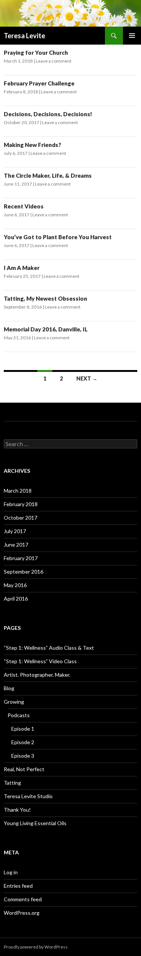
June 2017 (16, 544)
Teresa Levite (24, 35)
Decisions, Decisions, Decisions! (48, 114)
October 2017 (20, 517)
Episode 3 (22, 755)
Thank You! (17, 809)
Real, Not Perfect (24, 769)
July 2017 (15, 531)
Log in (11, 872)
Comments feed (23, 899)
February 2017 (21, 558)
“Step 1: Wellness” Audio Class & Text (49, 647)
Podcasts (19, 715)
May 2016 (15, 585)
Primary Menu (132, 36)
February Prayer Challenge (39, 83)
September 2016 (23, 571)
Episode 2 (22, 742)
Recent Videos (24, 206)
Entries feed (18, 886)
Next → (86, 378)
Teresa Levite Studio (28, 796)
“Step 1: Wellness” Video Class (40, 661)
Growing (14, 701)
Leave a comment (53, 61)
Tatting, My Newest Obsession (45, 298)
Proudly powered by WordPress (36, 947)
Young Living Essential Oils (35, 823)
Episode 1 (22, 728)
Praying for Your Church (36, 52)
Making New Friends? (32, 144)
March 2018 (18, 490)
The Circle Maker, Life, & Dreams (48, 175)
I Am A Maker (21, 267)
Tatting (12, 782)
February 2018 (21, 504)
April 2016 (16, 598)
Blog (9, 688)
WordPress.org (21, 913)
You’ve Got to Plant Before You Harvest (58, 237)
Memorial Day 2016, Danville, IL (46, 329)
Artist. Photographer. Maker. (37, 674)
